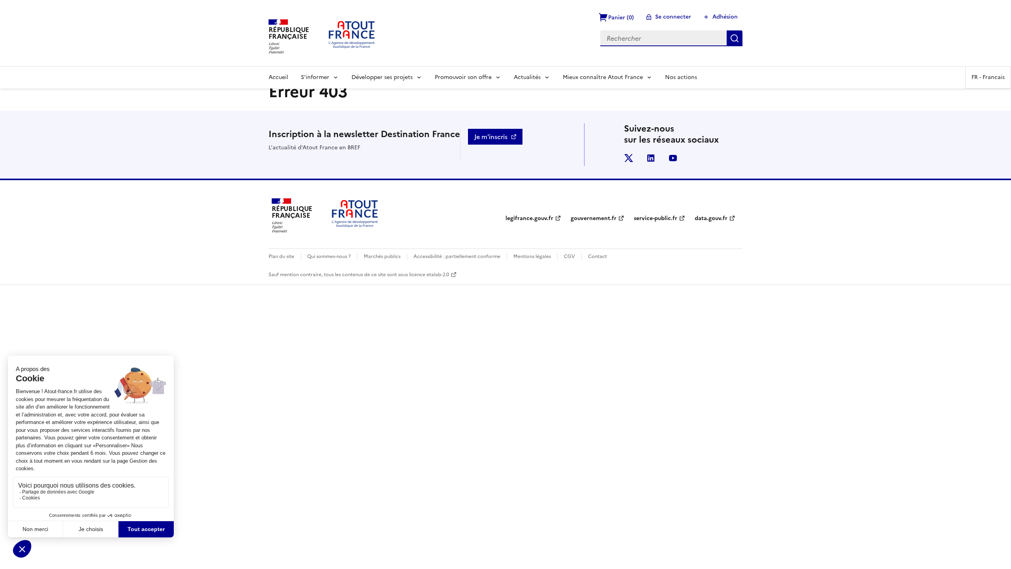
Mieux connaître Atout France (603, 77)
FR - (988, 77)
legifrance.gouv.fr (529, 218)
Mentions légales (532, 256)
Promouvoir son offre (463, 77)
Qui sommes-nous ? (329, 256)
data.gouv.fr (711, 218)
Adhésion (725, 17)
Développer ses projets (382, 77)
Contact (597, 256)
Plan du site (281, 256)
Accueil (278, 77)
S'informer (315, 77)
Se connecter (673, 17)
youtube (673, 158)
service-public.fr (655, 218)
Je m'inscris (490, 136)
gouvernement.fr (593, 218)
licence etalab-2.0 (429, 274)
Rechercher (734, 38)
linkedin (651, 158)
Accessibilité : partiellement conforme (456, 256)
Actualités (527, 77)
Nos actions (681, 77)
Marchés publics (382, 256)
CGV (569, 256)
